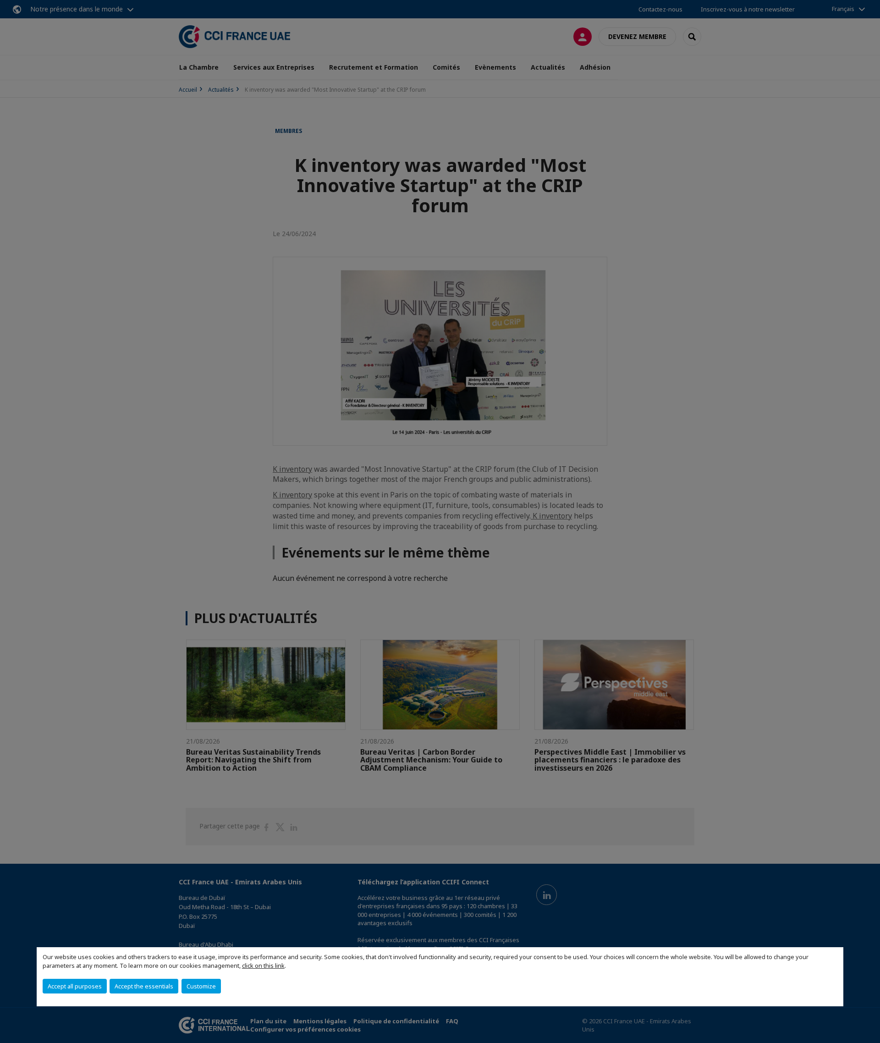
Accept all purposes (75, 986)
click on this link (263, 965)
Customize (201, 986)
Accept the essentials (144, 986)
